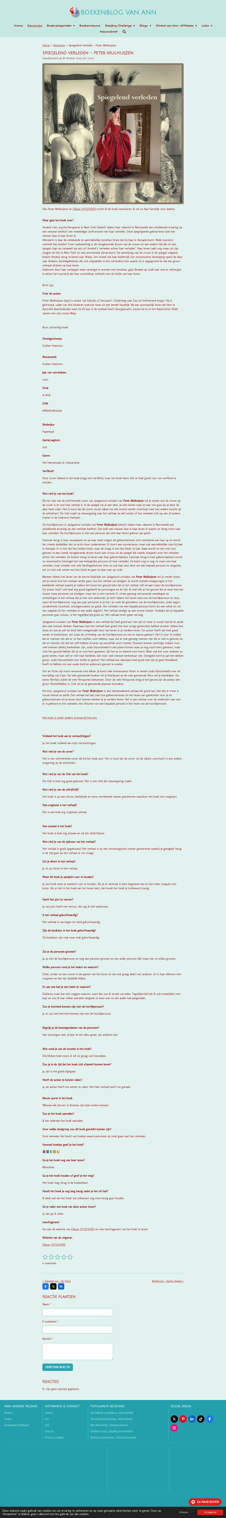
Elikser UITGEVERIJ (84, 209)
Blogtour (8, 1412)
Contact (49, 1412)
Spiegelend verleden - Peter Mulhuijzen (92, 45)
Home (46, 45)
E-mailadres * (50, 1321)
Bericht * (47, 1338)
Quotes (7, 1418)
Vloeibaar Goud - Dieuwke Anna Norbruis (111, 1431)
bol (51, 285)
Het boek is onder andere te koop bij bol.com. (69, 717)
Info (47, 1418)
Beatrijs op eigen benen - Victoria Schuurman (113, 1437)
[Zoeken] (124, 31)
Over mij (49, 1431)
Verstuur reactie (57, 1367)
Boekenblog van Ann (118, 12)
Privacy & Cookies (54, 1437)
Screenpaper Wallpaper (16, 1424)
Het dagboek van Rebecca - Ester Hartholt (111, 1412)
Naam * (46, 1304)
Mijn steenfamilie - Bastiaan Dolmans (109, 1424)
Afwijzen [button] (183, 1512)
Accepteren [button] (210, 1512)
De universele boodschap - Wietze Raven (111, 1418)
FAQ (47, 1424)
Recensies (59, 45)
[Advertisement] (138, 1469)
